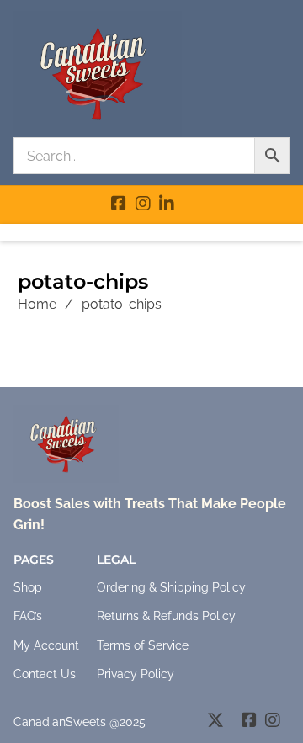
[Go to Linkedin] (166, 205)
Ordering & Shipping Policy (171, 587)
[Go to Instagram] (143, 205)
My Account (46, 645)
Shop (27, 587)
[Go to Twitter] (215, 722)
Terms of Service (143, 645)
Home (37, 304)
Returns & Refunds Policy (166, 616)
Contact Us (44, 674)
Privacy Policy (135, 674)
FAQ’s (27, 616)
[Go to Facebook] (118, 205)
